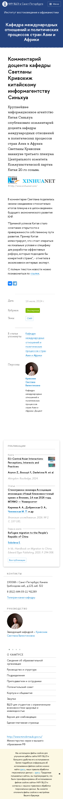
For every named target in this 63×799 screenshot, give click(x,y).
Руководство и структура (21, 669)
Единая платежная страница (23, 722)
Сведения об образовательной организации (25, 662)
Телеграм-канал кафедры (21, 597)
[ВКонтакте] (10, 283)
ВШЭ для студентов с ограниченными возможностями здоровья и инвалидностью (28, 707)
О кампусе (15, 654)
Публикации (17, 446)
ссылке (34, 273)
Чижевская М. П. (18, 511)
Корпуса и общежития (19, 693)
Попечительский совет (20, 687)
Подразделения (16, 675)
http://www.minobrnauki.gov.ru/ (24, 736)
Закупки (11, 698)
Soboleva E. (14, 542)
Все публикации (17, 560)
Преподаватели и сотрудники (24, 681)
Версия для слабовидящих (21, 716)
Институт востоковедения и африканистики (31, 12)
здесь (22, 769)
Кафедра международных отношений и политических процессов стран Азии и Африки (31, 31)
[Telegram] (15, 283)
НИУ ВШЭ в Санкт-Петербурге (25, 3)
